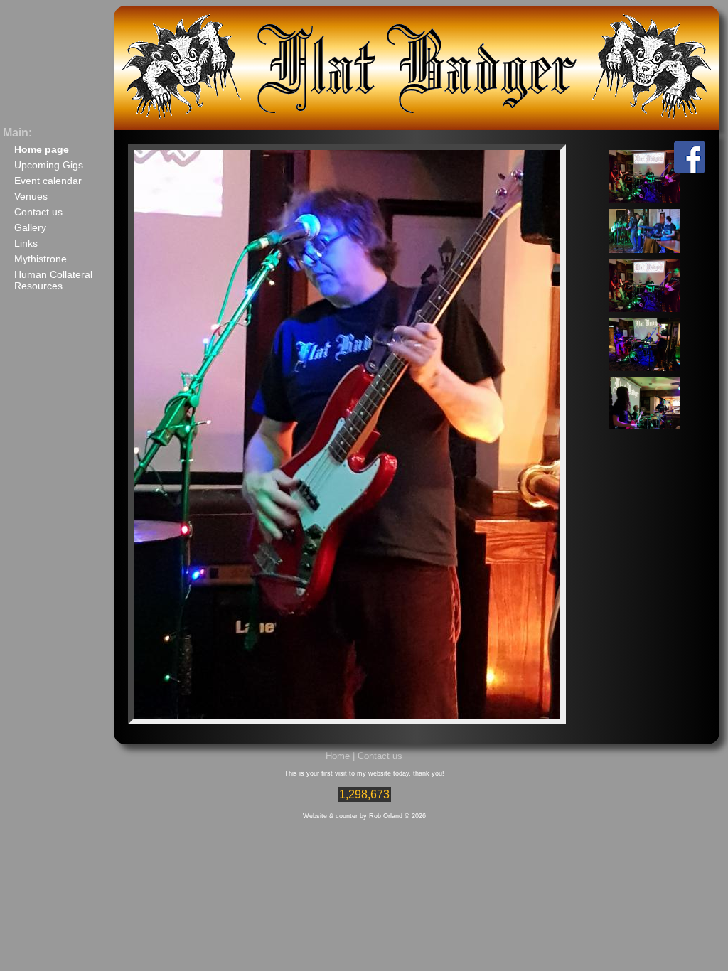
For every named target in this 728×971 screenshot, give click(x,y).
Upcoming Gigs (48, 165)
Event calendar (48, 180)
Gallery (30, 227)
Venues (31, 196)
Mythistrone (40, 258)
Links (26, 243)
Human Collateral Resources (53, 280)
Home (338, 756)
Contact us (38, 212)
